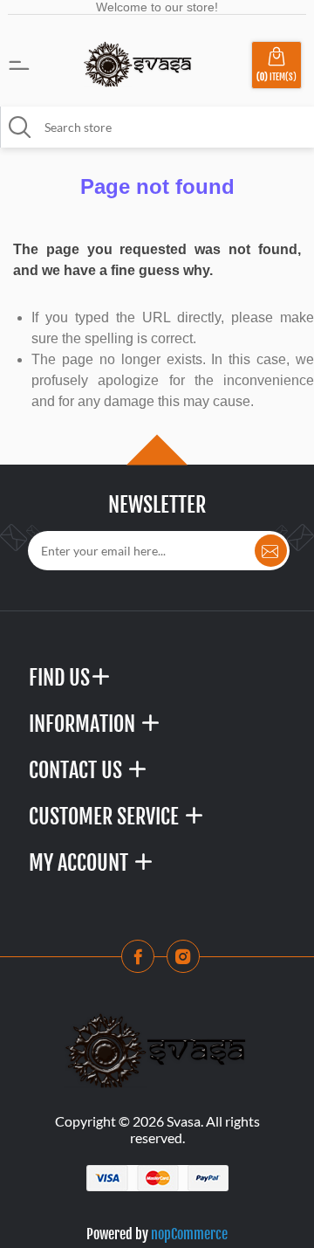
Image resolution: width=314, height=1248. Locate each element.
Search (20, 127)
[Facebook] (143, 961)
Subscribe (271, 550)
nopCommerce (189, 1234)
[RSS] (188, 961)
